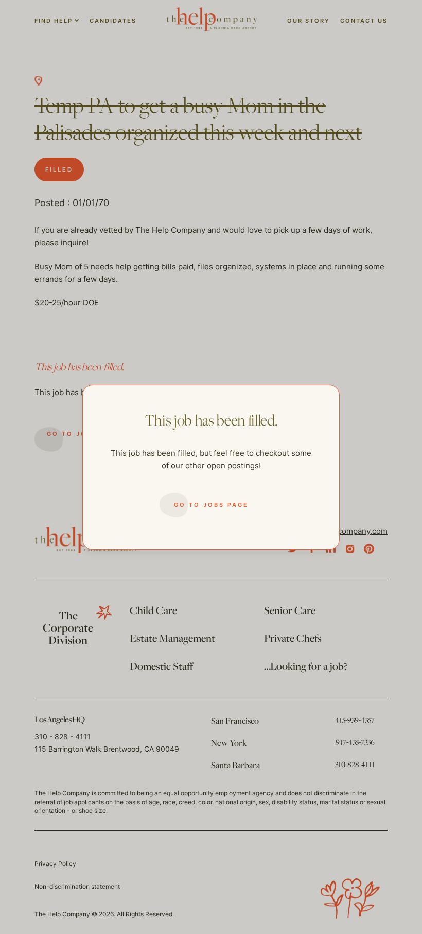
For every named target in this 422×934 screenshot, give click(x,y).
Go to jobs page (211, 504)
